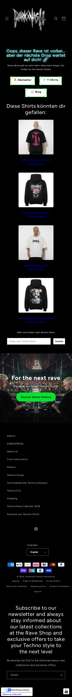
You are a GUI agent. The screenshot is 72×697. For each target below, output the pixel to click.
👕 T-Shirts (50, 79)
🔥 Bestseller (22, 79)
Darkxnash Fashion (34, 577)
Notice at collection (12, 694)
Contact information (59, 586)
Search (11, 435)
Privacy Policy (53, 581)
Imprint (37, 591)
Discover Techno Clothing (36, 397)
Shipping (12, 498)
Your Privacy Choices (20, 690)
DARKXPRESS (15, 443)
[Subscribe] (61, 675)
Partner (11, 467)
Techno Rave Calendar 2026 (23, 506)
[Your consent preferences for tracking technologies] (66, 691)
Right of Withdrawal (33, 581)
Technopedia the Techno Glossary (27, 482)
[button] (7, 18)
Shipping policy (38, 586)
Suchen (59, 341)
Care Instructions (17, 459)
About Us (12, 451)
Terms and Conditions (16, 586)
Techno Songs (15, 475)
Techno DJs (14, 490)
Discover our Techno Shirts (23, 514)
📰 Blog (36, 91)
